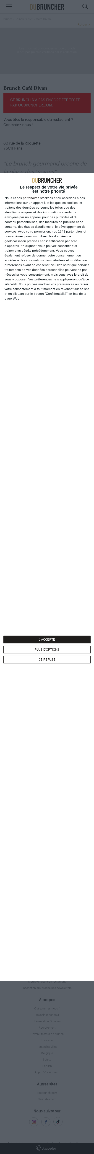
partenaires (31, 197)
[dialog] (47, 577)
